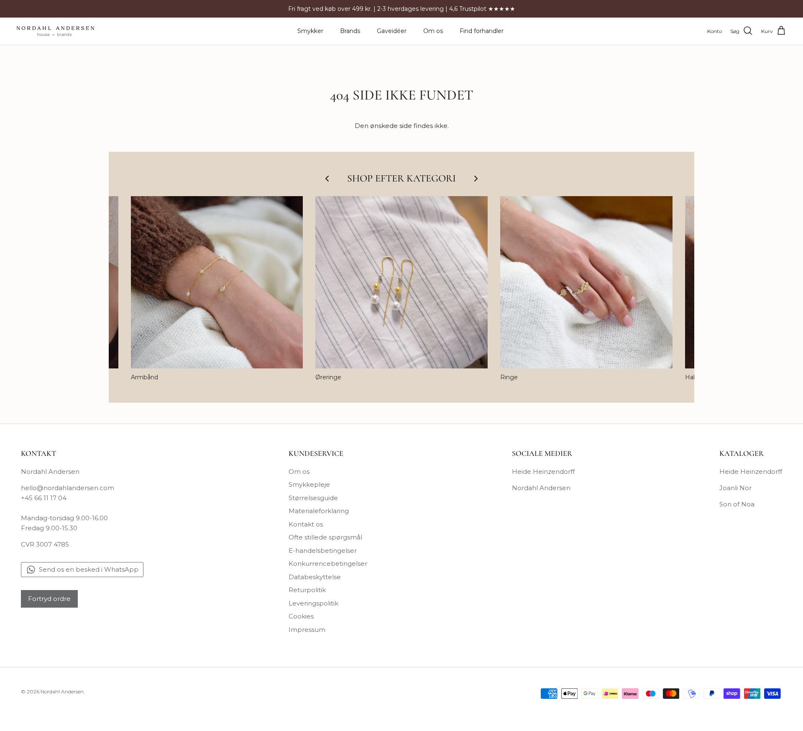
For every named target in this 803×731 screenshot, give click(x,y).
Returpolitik (307, 590)
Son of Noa (736, 504)
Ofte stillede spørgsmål (325, 537)
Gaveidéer (392, 31)
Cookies (301, 616)
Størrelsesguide (313, 498)
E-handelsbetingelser (323, 551)
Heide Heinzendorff (543, 471)
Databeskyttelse (315, 577)
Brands (350, 31)
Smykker (310, 31)
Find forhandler (482, 31)
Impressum (307, 630)
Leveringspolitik (313, 603)
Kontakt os (306, 524)
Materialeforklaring (319, 511)
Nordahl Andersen (541, 488)
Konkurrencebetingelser (328, 563)
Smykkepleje (309, 484)
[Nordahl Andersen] (55, 31)
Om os (433, 31)
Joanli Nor (735, 488)
